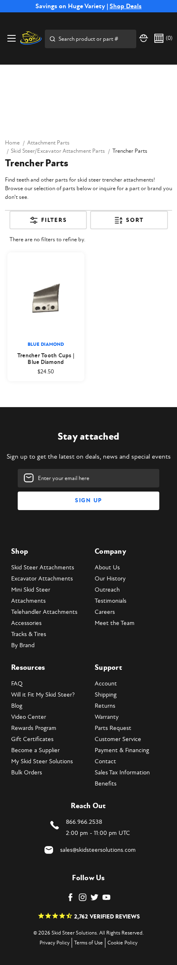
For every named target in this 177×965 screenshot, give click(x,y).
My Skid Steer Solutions (42, 761)
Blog (16, 706)
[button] (48, 223)
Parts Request (113, 728)
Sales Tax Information (122, 772)
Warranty (107, 717)
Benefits (105, 784)
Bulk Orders (26, 772)
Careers (105, 612)
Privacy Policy (55, 942)
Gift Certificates (32, 739)
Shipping (105, 695)
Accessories (26, 623)
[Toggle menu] (11, 38)
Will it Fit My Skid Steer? (43, 695)
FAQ (17, 684)
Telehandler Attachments (44, 612)
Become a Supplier (35, 750)
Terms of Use (88, 942)
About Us (107, 567)
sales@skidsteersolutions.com (98, 850)
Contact (105, 761)
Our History (110, 579)
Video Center (28, 717)
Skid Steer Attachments (42, 567)
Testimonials (110, 601)
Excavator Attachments (42, 579)
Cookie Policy (122, 942)
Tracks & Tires (28, 634)
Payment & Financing (122, 750)
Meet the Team (115, 623)
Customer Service (118, 739)
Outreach (107, 590)
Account (106, 684)
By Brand (23, 645)
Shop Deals (125, 6)
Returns (105, 706)
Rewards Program (33, 728)
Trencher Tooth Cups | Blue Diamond (46, 359)
